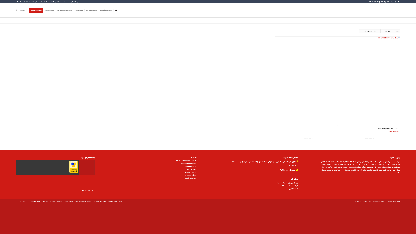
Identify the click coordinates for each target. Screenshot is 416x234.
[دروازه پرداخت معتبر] (73, 172)
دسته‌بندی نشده (191, 178)
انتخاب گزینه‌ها (368, 138)
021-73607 (292, 166)
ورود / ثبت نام (75, 1)
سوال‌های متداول (44, 1)
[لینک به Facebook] (395, 1)
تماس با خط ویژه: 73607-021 (379, 1)
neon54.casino (191, 172)
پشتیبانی (25, 1)
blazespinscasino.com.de (186, 161)
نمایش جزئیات (308, 138)
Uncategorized (191, 175)
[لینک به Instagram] (392, 1)
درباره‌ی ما (34, 1)
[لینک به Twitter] (398, 1)
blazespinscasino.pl (189, 163)
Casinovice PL (191, 166)
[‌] (116, 10)
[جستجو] (17, 10)
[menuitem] (75, 1)
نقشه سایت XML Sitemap (88, 191)
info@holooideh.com (287, 170)
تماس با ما (19, 1)
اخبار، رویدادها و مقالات (58, 1)
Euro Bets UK (191, 169)
